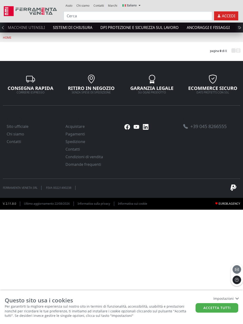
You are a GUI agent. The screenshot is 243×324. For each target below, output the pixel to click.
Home (7, 38)
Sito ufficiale (17, 126)
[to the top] (237, 280)
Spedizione (75, 141)
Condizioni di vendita (84, 156)
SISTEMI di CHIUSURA (72, 27)
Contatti (98, 6)
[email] (237, 269)
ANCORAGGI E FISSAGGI (208, 27)
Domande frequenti (83, 164)
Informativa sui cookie (132, 204)
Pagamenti (75, 134)
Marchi (112, 6)
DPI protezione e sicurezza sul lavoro (139, 27)
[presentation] (4, 27)
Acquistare (75, 126)
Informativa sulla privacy (94, 204)
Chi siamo (82, 6)
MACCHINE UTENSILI (26, 27)
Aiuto (68, 6)
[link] (30, 10)
